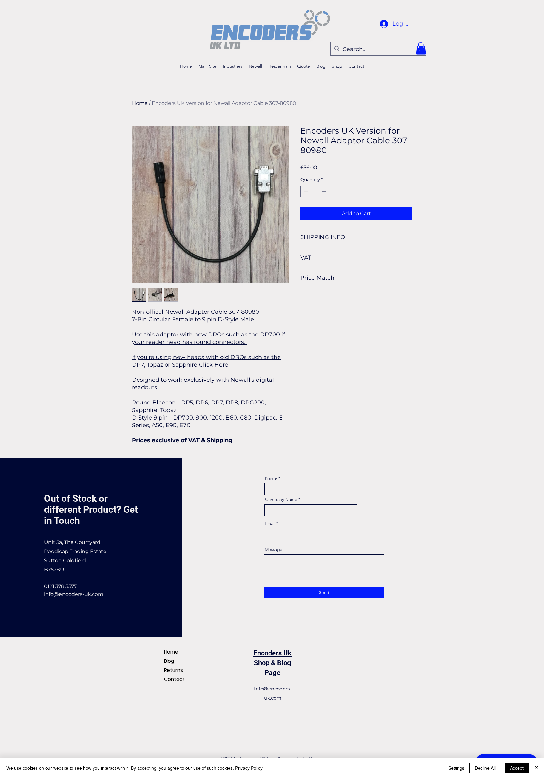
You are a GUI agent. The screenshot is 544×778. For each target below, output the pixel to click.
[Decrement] (305, 191)
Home (140, 103)
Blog (169, 661)
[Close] (536, 768)
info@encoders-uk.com (73, 594)
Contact (174, 679)
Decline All (485, 768)
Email (270, 523)
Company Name (281, 499)
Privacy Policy (249, 768)
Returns (173, 670)
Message (273, 549)
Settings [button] (456, 768)
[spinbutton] (314, 191)
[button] (421, 48)
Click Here (213, 364)
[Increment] (324, 191)
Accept (517, 768)
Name (271, 478)
